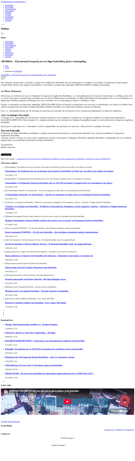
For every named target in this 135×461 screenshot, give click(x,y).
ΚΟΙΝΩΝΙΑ (9, 17)
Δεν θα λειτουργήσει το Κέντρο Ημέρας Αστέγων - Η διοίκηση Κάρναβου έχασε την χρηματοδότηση (48, 244)
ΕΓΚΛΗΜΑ (9, 11)
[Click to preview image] (28, 75)
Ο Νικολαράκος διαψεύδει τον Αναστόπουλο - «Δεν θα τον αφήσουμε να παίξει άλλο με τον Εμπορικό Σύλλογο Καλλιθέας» (58, 195)
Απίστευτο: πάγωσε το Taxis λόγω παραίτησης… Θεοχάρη (30, 333)
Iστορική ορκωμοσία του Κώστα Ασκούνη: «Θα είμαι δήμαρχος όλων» (35, 279)
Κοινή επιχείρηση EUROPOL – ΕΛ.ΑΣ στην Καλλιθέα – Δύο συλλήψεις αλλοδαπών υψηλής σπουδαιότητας (51, 232)
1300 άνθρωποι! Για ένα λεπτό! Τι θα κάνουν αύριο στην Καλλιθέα (33, 365)
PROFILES (9, 19)
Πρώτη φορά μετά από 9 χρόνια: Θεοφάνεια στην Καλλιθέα (31, 267)
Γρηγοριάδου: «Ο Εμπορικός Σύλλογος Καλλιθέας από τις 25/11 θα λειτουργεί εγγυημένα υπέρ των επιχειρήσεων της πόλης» (59, 183)
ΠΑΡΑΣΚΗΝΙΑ (10, 9)
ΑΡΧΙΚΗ (10, 5)
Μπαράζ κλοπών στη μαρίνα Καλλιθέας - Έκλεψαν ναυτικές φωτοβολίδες (37, 291)
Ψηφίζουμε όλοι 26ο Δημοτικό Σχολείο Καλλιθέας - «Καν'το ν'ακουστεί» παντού (39, 357)
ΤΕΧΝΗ (8, 15)
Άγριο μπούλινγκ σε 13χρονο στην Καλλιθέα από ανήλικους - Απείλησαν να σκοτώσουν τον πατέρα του (49, 256)
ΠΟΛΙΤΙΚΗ (9, 7)
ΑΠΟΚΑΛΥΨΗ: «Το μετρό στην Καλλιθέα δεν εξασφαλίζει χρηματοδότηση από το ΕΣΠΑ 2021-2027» (49, 373)
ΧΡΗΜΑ (8, 13)
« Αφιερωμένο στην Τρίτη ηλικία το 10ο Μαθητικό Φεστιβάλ (37, 159)
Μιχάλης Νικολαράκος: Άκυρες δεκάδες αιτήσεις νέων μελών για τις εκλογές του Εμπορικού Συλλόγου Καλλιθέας (54, 220)
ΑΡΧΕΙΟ (8, 21)
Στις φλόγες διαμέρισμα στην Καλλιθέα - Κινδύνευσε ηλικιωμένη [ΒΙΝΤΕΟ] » (84, 159)
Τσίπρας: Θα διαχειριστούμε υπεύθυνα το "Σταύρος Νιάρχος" (31, 324)
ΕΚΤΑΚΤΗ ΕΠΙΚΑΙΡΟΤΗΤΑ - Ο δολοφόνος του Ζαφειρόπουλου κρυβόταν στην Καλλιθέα (44, 341)
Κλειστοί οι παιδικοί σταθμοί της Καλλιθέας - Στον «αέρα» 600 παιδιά (35, 303)
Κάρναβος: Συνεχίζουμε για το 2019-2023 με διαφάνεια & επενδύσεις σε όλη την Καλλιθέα (44, 349)
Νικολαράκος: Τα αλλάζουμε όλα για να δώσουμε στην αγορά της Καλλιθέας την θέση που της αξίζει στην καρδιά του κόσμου (59, 171)
